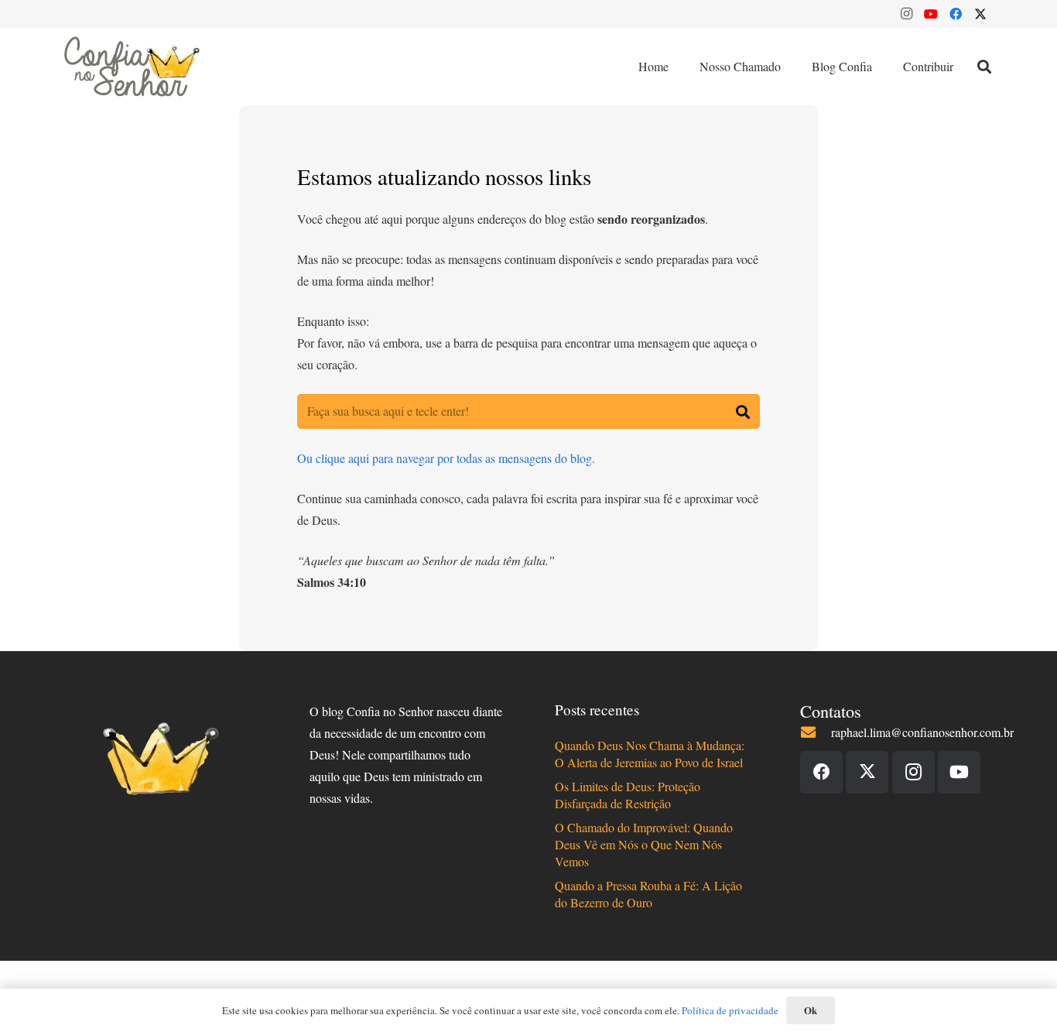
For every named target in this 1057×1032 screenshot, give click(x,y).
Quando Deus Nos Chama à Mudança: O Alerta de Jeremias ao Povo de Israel (649, 753)
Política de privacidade (730, 1010)
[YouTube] (930, 14)
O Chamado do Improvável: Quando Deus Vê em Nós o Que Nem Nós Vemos (644, 844)
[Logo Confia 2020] (132, 67)
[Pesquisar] (742, 411)
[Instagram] (906, 14)
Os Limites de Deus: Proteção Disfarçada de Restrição (627, 794)
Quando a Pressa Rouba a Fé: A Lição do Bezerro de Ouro (648, 893)
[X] (980, 14)
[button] (984, 66)
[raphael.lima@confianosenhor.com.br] (815, 732)
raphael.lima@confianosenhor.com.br (922, 732)
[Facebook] (955, 14)
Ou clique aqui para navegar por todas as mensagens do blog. (446, 458)
